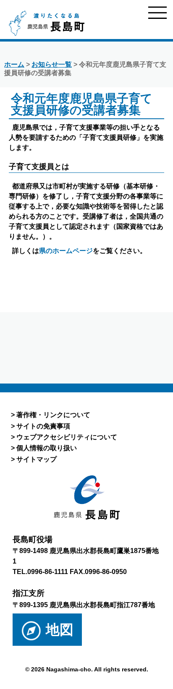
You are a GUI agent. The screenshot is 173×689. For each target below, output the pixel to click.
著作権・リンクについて (53, 414)
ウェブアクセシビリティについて (66, 437)
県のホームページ (66, 250)
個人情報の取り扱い (46, 448)
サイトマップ (36, 459)
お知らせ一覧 (51, 64)
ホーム (14, 64)
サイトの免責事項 (43, 426)
